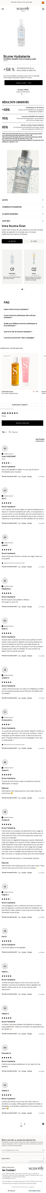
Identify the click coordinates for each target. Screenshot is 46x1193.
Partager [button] (29, 476)
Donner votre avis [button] (22, 423)
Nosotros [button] (6, 1158)
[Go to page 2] (23, 289)
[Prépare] (12, 266)
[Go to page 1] (22, 289)
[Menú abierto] (5, 8)
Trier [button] (3, 432)
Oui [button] (20, 476)
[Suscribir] (41, 1150)
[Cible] (34, 266)
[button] (21, 1124)
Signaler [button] (24, 476)
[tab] (40, 439)
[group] (22, 413)
